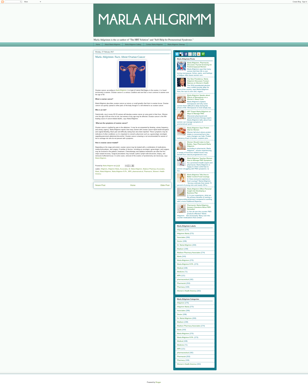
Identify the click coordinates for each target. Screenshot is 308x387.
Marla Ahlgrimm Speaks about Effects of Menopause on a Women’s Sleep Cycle (198, 97)
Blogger (158, 382)
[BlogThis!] (128, 166)
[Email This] (126, 166)
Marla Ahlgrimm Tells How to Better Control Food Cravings (198, 176)
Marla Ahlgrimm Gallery (133, 44)
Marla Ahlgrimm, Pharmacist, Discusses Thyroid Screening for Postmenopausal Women (199, 65)
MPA (130, 171)
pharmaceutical (137, 171)
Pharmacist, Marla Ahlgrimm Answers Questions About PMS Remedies (199, 207)
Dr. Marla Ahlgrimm (135, 169)
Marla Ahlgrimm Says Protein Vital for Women (198, 129)
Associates (124, 169)
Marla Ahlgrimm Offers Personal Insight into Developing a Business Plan (199, 191)
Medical (180, 268)
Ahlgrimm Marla (113, 169)
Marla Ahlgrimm (121, 90)
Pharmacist (148, 171)
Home (98, 44)
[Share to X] (130, 166)
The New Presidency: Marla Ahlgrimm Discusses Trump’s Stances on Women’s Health (198, 81)
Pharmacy (181, 287)
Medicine (180, 272)
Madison (180, 249)
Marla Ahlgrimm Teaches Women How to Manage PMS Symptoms (199, 159)
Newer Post (100, 185)
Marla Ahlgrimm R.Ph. (119, 171)
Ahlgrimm (104, 169)
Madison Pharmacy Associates (154, 169)
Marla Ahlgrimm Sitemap (176, 44)
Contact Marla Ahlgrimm (154, 44)
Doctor (179, 241)
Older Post (164, 185)
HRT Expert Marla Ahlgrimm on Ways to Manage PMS (199, 112)
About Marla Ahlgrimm (112, 44)
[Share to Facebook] (133, 166)
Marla (97, 171)
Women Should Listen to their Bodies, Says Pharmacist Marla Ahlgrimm (199, 144)
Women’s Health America (186, 291)
